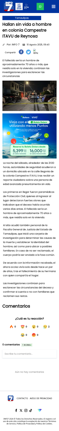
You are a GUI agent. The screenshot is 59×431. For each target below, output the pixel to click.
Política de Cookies (44, 423)
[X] (21, 410)
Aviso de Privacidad (41, 398)
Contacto (22, 398)
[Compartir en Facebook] (21, 51)
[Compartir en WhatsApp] (35, 52)
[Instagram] (25, 410)
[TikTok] (30, 410)
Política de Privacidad (25, 423)
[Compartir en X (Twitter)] (28, 51)
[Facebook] (16, 410)
